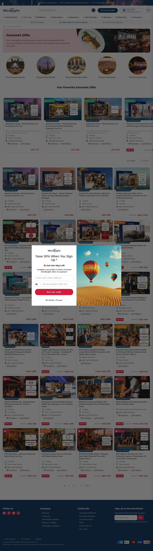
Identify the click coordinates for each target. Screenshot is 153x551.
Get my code (54, 292)
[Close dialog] (118, 248)
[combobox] (38, 284)
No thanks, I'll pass (54, 300)
